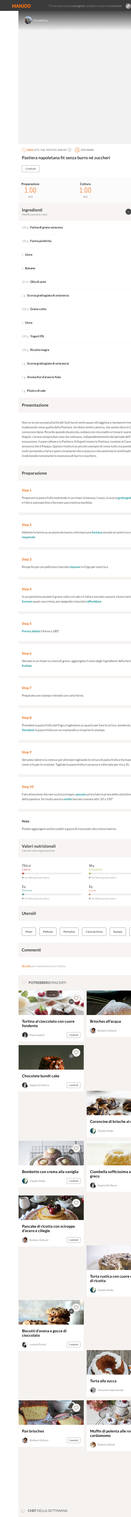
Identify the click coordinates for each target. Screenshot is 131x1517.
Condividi (30, 168)
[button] (69, 149)
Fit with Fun (41, 20)
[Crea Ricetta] (128, 6)
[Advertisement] (42, 1478)
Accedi (26, 966)
